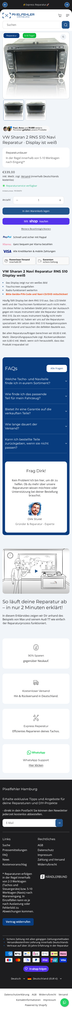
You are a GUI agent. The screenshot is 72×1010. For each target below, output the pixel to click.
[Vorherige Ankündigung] (5, 4)
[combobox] (36, 24)
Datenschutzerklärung (16, 994)
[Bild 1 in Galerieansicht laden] (13, 110)
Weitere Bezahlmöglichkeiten (36, 228)
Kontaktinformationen (28, 999)
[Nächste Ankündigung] (66, 4)
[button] (66, 15)
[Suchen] (65, 25)
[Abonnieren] (59, 823)
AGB (34, 994)
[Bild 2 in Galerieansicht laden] (36, 110)
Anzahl (7, 199)
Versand (25, 176)
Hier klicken (36, 765)
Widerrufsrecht (47, 994)
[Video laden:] (36, 571)
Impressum (49, 999)
